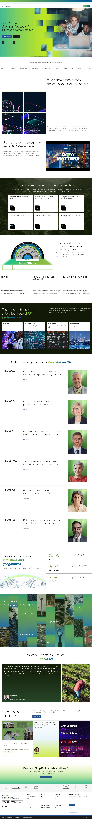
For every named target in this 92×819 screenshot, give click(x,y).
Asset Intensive (29, 803)
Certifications (57, 803)
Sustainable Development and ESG (27, 817)
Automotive (29, 807)
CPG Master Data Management (46, 807)
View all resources (37, 716)
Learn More (16, 36)
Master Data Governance (45, 805)
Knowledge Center (29, 6)
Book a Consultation (7, 36)
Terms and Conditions (10, 817)
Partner (35, 6)
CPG (27, 805)
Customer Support (58, 807)
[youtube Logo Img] (6, 807)
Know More (26, 379)
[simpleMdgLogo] (6, 6)
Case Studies (43, 803)
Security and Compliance (17, 817)
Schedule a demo (58, 805)
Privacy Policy (4, 817)
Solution (19, 6)
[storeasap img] (12, 802)
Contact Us (86, 6)
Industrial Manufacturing (31, 796)
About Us (56, 796)
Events (23, 6)
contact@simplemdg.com (73, 812)
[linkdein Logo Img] (3, 807)
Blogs (42, 796)
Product (14, 6)
